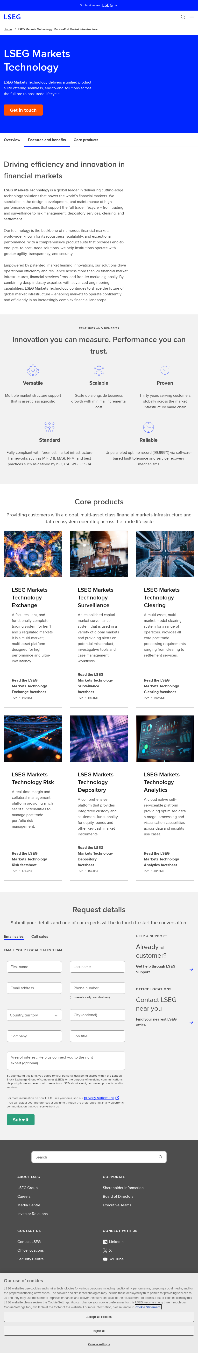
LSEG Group (27, 1187)
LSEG (107, 5)
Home (8, 29)
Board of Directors (118, 1196)
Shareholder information (123, 1187)
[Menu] (191, 17)
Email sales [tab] (14, 936)
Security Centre (30, 1259)
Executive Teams (117, 1205)
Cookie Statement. (148, 1307)
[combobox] (34, 1015)
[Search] (183, 17)
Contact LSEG (29, 1241)
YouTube (116, 1259)
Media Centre (28, 1205)
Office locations (30, 1250)
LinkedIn (116, 1241)
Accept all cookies (99, 1316)
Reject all (99, 1330)
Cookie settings (99, 1344)
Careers (23, 1196)
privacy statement (99, 1097)
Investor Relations (32, 1213)
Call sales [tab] (39, 936)
